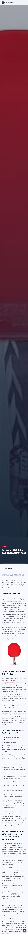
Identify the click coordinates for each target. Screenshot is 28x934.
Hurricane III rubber (9, 682)
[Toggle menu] (21, 2)
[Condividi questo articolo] (24, 930)
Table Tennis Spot (9, 2)
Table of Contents (7, 568)
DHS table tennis (18, 706)
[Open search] (25, 2)
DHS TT (14, 893)
